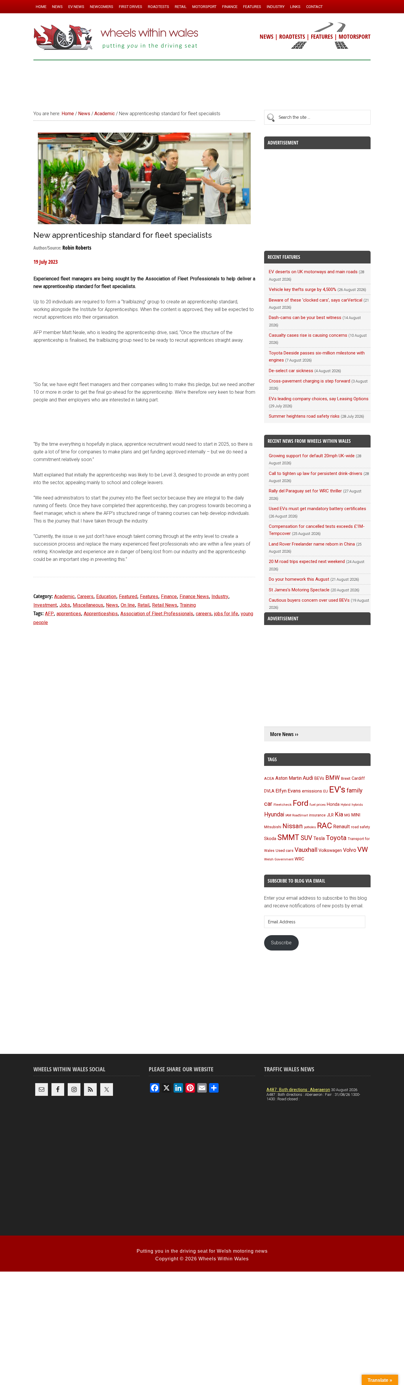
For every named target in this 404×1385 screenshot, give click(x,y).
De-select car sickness (291, 370)
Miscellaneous (88, 605)
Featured (128, 596)
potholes (310, 827)
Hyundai (274, 814)
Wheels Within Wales (116, 38)
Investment (45, 605)
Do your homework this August (299, 579)
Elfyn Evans (288, 791)
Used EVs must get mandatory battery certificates (317, 508)
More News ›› (284, 734)
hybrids (357, 805)
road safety (360, 827)
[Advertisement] (202, 82)
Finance (169, 596)
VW (362, 849)
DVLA (269, 791)
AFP (49, 613)
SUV (306, 838)
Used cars (284, 850)
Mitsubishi (272, 827)
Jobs (64, 605)
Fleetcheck (283, 805)
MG (347, 815)
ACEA (269, 778)
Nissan (292, 826)
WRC (299, 859)
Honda (333, 804)
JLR (330, 815)
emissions (312, 791)
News (112, 605)
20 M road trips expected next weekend (307, 561)
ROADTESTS (292, 36)
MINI (355, 815)
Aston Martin (288, 778)
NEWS (266, 36)
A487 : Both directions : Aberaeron (298, 1089)
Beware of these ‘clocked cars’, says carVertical (315, 300)
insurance (317, 815)
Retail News (164, 605)
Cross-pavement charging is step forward (309, 381)
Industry (219, 596)
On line (128, 605)
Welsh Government (278, 859)
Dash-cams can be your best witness (305, 317)
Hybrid (345, 805)
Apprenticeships (101, 613)
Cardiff (358, 778)
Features (149, 596)
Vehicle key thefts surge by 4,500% (302, 289)
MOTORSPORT (355, 36)
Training (188, 605)
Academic (64, 596)
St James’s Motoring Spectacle (299, 590)
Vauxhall (306, 849)
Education (106, 596)
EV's (337, 790)
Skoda (270, 838)
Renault (341, 826)
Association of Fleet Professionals (156, 613)
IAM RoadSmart (296, 815)
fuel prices (318, 805)
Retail (143, 605)
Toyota (336, 838)
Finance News (194, 596)
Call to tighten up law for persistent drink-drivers (315, 473)
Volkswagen (330, 850)
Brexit (345, 778)
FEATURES (322, 36)
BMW (332, 777)
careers (203, 613)
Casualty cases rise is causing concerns (308, 335)
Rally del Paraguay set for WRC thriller (305, 491)
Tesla (319, 838)
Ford (300, 803)
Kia (339, 814)
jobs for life (226, 613)
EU (325, 791)
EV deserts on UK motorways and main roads (313, 271)
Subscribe (281, 942)
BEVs (319, 778)
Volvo (349, 850)
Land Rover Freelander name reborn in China (312, 544)
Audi (308, 778)
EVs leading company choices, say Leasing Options (319, 398)
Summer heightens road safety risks (304, 416)
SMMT (288, 837)
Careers (85, 596)
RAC (324, 825)
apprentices (68, 613)
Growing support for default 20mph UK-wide (312, 455)
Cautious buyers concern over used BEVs (309, 600)
